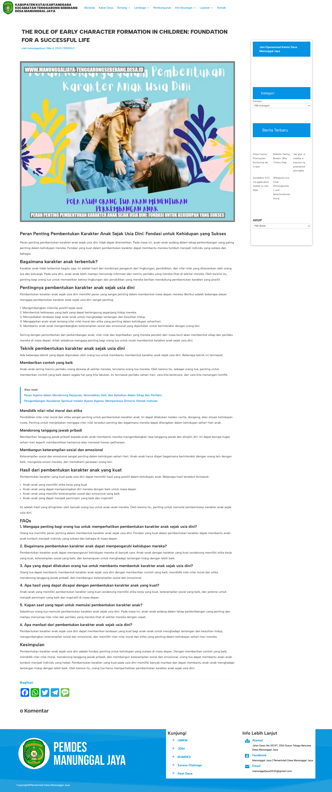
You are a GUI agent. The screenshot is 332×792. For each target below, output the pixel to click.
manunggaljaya (36, 48)
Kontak (221, 7)
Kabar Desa (106, 7)
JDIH (181, 749)
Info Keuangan (184, 7)
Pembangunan (162, 7)
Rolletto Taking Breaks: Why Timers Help (281, 158)
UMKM (182, 740)
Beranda (89, 7)
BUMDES (184, 757)
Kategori (257, 101)
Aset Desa (185, 773)
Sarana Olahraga (190, 765)
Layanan (205, 7)
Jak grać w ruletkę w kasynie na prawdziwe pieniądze (299, 162)
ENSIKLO (69, 48)
